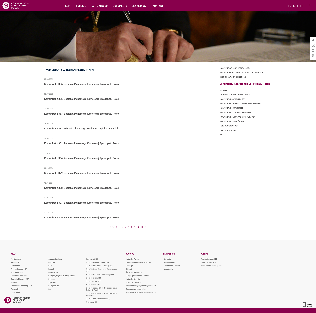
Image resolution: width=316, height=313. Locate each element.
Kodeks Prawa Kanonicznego (232, 77)
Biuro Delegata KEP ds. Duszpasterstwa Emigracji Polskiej (101, 289)
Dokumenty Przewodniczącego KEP (235, 113)
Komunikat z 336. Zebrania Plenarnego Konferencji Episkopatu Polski (81, 84)
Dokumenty (15, 266)
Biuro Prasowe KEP (93, 281)
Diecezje (129, 266)
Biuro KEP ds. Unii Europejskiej (98, 299)
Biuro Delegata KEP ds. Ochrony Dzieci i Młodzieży (101, 294)
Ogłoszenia (15, 292)
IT (300, 6)
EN (294, 6)
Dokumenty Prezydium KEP (231, 108)
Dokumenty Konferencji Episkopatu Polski (245, 83)
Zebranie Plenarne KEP (20, 279)
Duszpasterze (53, 286)
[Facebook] (312, 40)
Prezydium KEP (17, 272)
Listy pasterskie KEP (228, 126)
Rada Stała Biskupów (19, 276)
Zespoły (51, 269)
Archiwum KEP (91, 302)
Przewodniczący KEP (19, 269)
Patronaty (15, 289)
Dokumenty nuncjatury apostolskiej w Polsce (241, 73)
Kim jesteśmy (16, 259)
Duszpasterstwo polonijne (136, 289)
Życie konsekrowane (134, 272)
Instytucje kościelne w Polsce (137, 276)
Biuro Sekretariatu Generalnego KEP (100, 275)
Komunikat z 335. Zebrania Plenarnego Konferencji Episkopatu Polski (81, 98)
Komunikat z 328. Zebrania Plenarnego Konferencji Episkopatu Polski (81, 187)
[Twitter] (312, 45)
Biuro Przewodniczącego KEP (97, 262)
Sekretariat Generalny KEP (21, 286)
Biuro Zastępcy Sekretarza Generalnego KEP (101, 270)
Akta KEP (223, 90)
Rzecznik (167, 259)
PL (289, 6)
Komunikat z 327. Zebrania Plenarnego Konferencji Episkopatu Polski (81, 202)
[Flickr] (312, 50)
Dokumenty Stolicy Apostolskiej (234, 68)
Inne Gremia (53, 272)
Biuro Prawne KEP (93, 285)
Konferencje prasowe (172, 266)
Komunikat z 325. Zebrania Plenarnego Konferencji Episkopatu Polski (81, 217)
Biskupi (129, 269)
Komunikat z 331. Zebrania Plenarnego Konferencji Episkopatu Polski (81, 143)
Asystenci (52, 282)
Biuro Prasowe (169, 262)
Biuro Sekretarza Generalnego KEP (99, 266)
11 (142, 227)
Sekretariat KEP (92, 259)
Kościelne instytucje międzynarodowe (141, 286)
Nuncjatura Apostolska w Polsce (138, 262)
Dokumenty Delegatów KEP (231, 121)
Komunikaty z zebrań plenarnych (234, 95)
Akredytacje (168, 269)
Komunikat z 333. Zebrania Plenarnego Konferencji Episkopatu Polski (81, 113)
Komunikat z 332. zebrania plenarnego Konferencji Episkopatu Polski (81, 128)
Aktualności (15, 262)
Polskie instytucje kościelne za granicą (141, 292)
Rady (50, 266)
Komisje (51, 262)
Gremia (14, 282)
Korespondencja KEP (229, 130)
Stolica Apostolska (133, 282)
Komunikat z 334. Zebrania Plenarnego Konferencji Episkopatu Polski (81, 158)
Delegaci (51, 279)
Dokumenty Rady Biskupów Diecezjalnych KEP (240, 104)
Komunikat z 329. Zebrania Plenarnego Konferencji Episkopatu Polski (81, 173)
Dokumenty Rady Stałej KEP (232, 99)
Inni (49, 289)
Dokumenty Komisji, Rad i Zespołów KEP (237, 117)
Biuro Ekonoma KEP (93, 278)
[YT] (312, 55)
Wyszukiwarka (310, 5)
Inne (221, 135)
